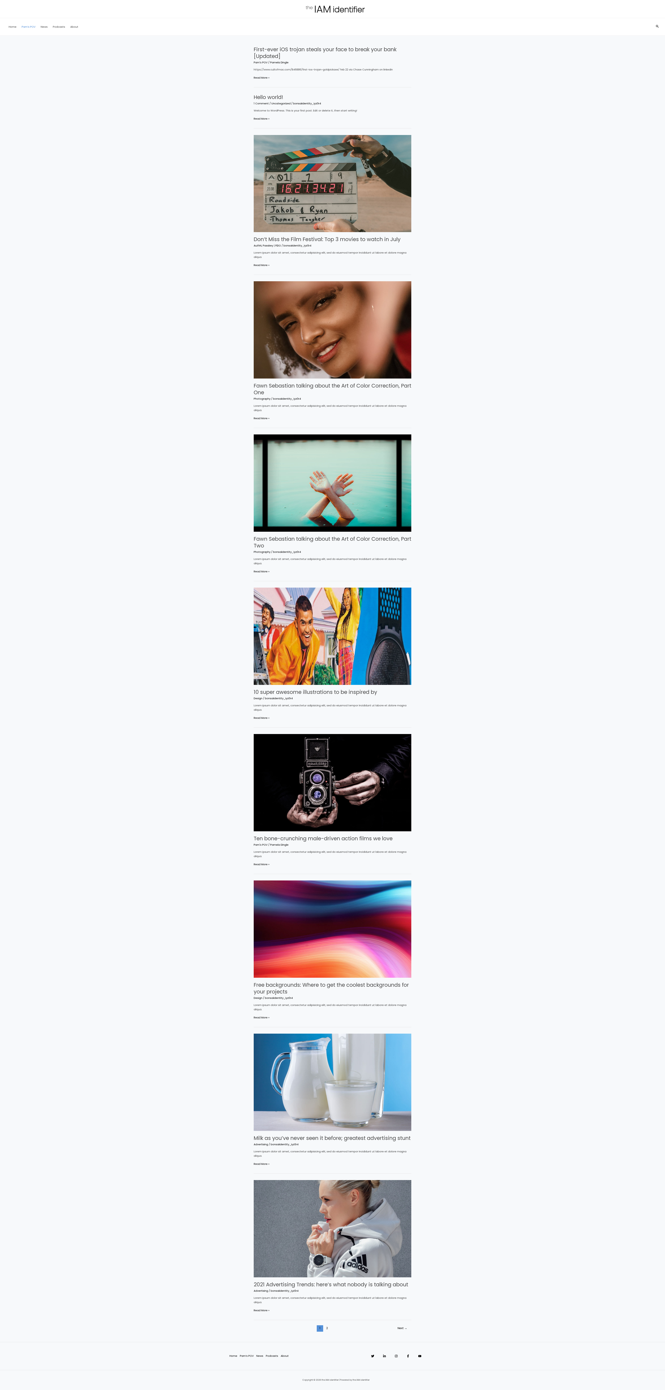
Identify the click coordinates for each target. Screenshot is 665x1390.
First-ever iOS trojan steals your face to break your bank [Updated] (325, 53)
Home (12, 27)
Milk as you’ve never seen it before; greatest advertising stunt (332, 1138)
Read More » (261, 78)
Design (258, 698)
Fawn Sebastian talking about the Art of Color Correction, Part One (332, 389)
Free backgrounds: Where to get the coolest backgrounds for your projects (331, 988)
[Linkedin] (384, 1356)
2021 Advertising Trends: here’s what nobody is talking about (331, 1284)
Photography (262, 399)
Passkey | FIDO (272, 245)
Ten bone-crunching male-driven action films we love (323, 838)
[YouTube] (419, 1356)
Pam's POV (261, 62)
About (74, 27)
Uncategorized (281, 103)
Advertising (261, 1144)
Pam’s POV (29, 27)
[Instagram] (396, 1356)
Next (402, 1328)
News (44, 27)
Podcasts (59, 27)
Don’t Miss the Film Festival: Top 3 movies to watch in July (327, 239)
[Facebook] (408, 1356)
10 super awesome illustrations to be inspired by (315, 692)
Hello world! (268, 97)
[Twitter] (372, 1356)
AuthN (257, 245)
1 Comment (261, 103)
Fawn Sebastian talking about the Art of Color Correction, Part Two (332, 542)
